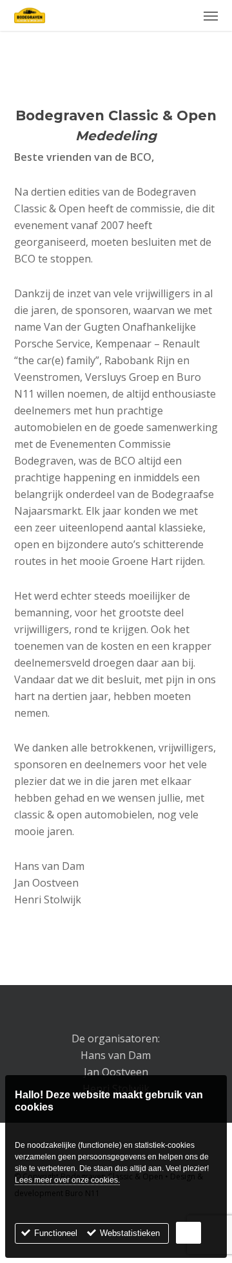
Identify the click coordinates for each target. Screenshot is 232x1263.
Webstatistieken (130, 1233)
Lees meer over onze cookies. (67, 1180)
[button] (211, 15)
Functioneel (55, 1233)
